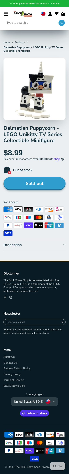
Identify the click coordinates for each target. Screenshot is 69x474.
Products (20, 42)
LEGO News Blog (14, 385)
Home (6, 42)
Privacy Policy (12, 374)
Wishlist (57, 14)
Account (50, 14)
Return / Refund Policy (17, 368)
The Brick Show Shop (27, 466)
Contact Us (10, 362)
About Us (9, 356)
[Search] (62, 23)
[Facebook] (5, 297)
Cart (63, 14)
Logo (23, 14)
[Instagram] (11, 297)
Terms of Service (13, 380)
